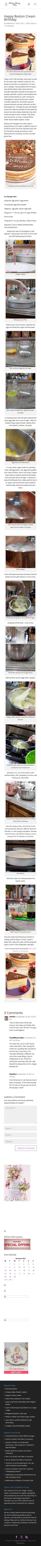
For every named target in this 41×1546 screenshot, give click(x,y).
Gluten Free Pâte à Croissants (22, 1439)
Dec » (11, 1280)
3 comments (9, 26)
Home (33, 23)
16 (15, 1270)
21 (5, 1273)
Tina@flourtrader (16, 1038)
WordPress (20, 1543)
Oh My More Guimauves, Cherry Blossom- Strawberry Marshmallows (20, 1444)
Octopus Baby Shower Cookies (16, 1392)
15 (10, 1270)
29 (10, 1277)
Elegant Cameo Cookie (13, 1395)
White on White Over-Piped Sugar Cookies (20, 1417)
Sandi (8, 1439)
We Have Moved (11, 1389)
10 (19, 1267)
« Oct (6, 1280)
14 (5, 1270)
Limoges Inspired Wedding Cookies (18, 1426)
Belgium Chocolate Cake (24, 1480)
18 (24, 1270)
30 (15, 1277)
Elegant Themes (20, 1541)
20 (33, 1270)
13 (33, 1267)
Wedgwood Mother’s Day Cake (16, 1413)
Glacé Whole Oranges (26, 1436)
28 (5, 1277)
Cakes (28, 23)
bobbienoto (10, 23)
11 (24, 1267)
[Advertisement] (14, 1215)
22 (10, 1273)
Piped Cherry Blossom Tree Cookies (18, 1399)
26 (29, 1273)
